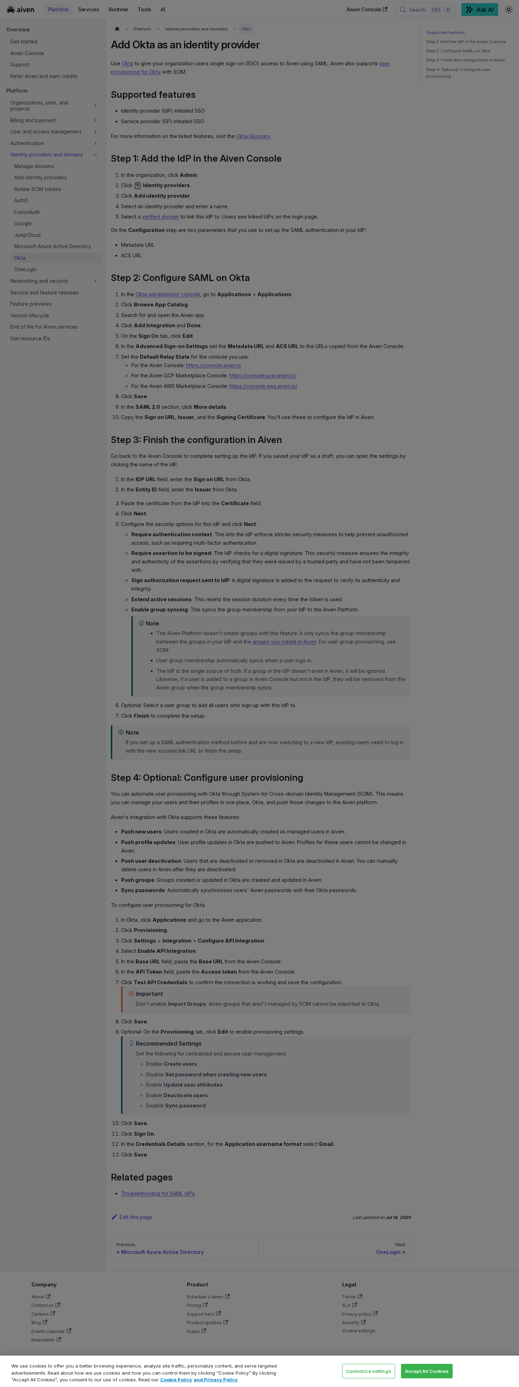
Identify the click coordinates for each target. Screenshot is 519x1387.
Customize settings (368, 1371)
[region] (259, 1371)
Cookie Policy (176, 1379)
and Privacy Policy (216, 1379)
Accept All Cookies (427, 1371)
